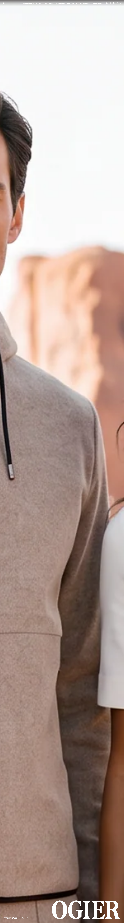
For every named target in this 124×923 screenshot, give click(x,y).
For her (22, 918)
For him (29, 918)
